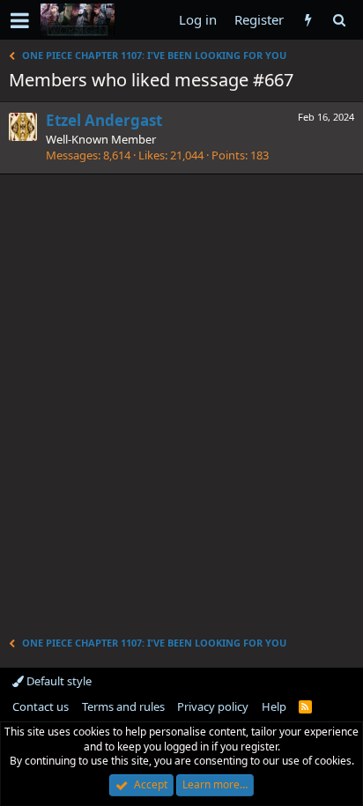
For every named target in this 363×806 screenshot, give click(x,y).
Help (274, 706)
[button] (20, 20)
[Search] (338, 20)
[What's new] (308, 20)
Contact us (40, 706)
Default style (58, 681)
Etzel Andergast (104, 120)
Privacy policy (212, 706)
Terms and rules (123, 706)
